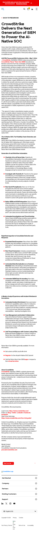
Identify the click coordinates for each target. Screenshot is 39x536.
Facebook (27, 413)
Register (8, 355)
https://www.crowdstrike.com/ (19, 411)
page (26, 359)
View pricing (30, 463)
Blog (9, 413)
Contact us (19, 463)
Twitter (14, 413)
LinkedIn (20, 413)
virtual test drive (13, 361)
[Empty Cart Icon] (32, 9)
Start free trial (7, 463)
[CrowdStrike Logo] (2, 9)
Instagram (4, 414)
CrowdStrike (6, 60)
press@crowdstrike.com (9, 450)
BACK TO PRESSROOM (11, 18)
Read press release (21, 4)
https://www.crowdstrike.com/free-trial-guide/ (16, 418)
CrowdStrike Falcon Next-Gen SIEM (13, 62)
